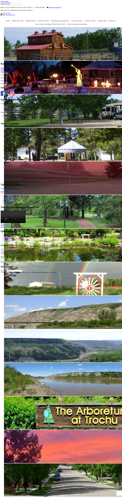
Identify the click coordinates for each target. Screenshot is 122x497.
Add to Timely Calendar (10, 195)
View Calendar (5, 191)
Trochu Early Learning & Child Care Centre (50, 24)
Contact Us (112, 21)
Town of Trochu (15, 272)
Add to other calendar (9, 201)
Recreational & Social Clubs (8, 70)
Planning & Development (60, 21)
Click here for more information (12, 109)
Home (8, 21)
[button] (2, 192)
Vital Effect (54, 272)
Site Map (6, 239)
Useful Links (102, 21)
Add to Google (8, 197)
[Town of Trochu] (6, 3)
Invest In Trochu (43, 21)
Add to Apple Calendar (10, 200)
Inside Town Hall (17, 21)
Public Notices (31, 21)
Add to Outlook (8, 198)
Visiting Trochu (90, 21)
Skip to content (5, 1)
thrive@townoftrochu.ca (55, 7)
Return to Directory (6, 67)
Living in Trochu (76, 21)
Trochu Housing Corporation (77, 24)
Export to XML (8, 203)
